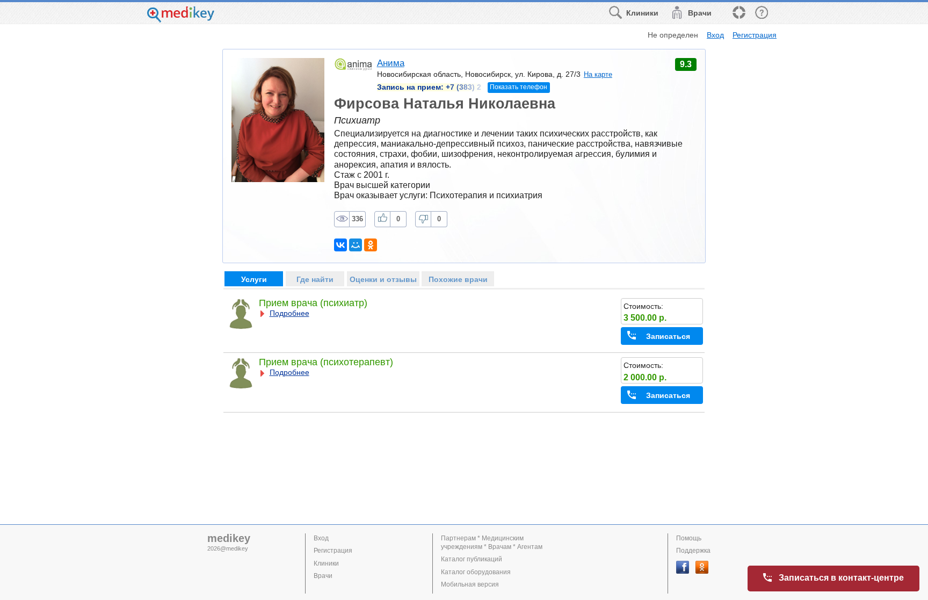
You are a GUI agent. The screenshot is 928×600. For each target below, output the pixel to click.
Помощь (688, 538)
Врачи (323, 576)
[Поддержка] (738, 13)
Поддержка (693, 550)
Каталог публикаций (471, 559)
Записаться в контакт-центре (841, 577)
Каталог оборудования (476, 572)
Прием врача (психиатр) (313, 303)
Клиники (326, 563)
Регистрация (755, 35)
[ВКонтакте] (340, 244)
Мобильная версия (470, 584)
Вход (715, 35)
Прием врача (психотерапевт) (326, 362)
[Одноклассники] (370, 244)
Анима (390, 63)
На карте (598, 74)
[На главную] (180, 19)
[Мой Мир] (355, 244)
